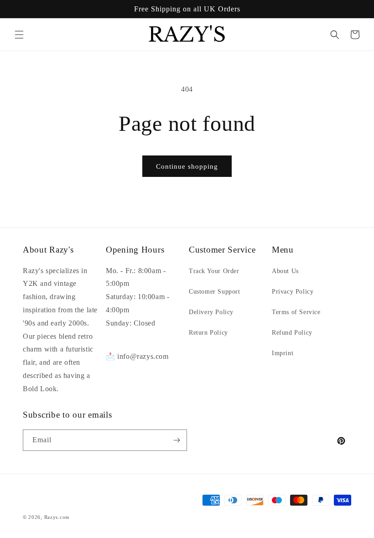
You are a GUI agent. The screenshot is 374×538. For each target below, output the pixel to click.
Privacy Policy (292, 291)
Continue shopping (187, 166)
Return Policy (208, 332)
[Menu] (19, 35)
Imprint (282, 353)
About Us (285, 271)
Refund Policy (292, 332)
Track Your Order (214, 271)
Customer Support (214, 291)
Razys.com (57, 517)
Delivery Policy (211, 312)
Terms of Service (296, 312)
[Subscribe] (176, 440)
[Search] (335, 35)
